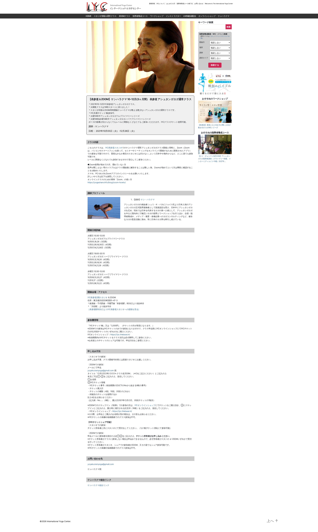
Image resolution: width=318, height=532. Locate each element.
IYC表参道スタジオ (113, 147)
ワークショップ (156, 16)
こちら (211, 36)
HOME (88, 16)
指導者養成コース (140, 16)
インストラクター (173, 16)
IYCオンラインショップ (145, 405)
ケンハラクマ (223, 16)
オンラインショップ (206, 16)
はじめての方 (170, 3)
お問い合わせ (198, 3)
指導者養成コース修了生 (185, 3)
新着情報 (152, 3)
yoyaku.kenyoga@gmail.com (101, 370)
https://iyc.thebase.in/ (120, 334)
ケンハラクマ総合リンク (98, 485)
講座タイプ (203, 58)
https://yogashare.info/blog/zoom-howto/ (107, 182)
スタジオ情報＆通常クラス (105, 16)
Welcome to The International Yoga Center (219, 3)
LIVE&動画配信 (189, 16)
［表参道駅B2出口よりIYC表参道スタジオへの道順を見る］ (114, 309)
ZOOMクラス (124, 16)
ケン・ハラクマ (147, 199)
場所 (201, 47)
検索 (229, 27)
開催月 (201, 42)
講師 (201, 52)
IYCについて (161, 3)
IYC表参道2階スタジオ (98, 297)
